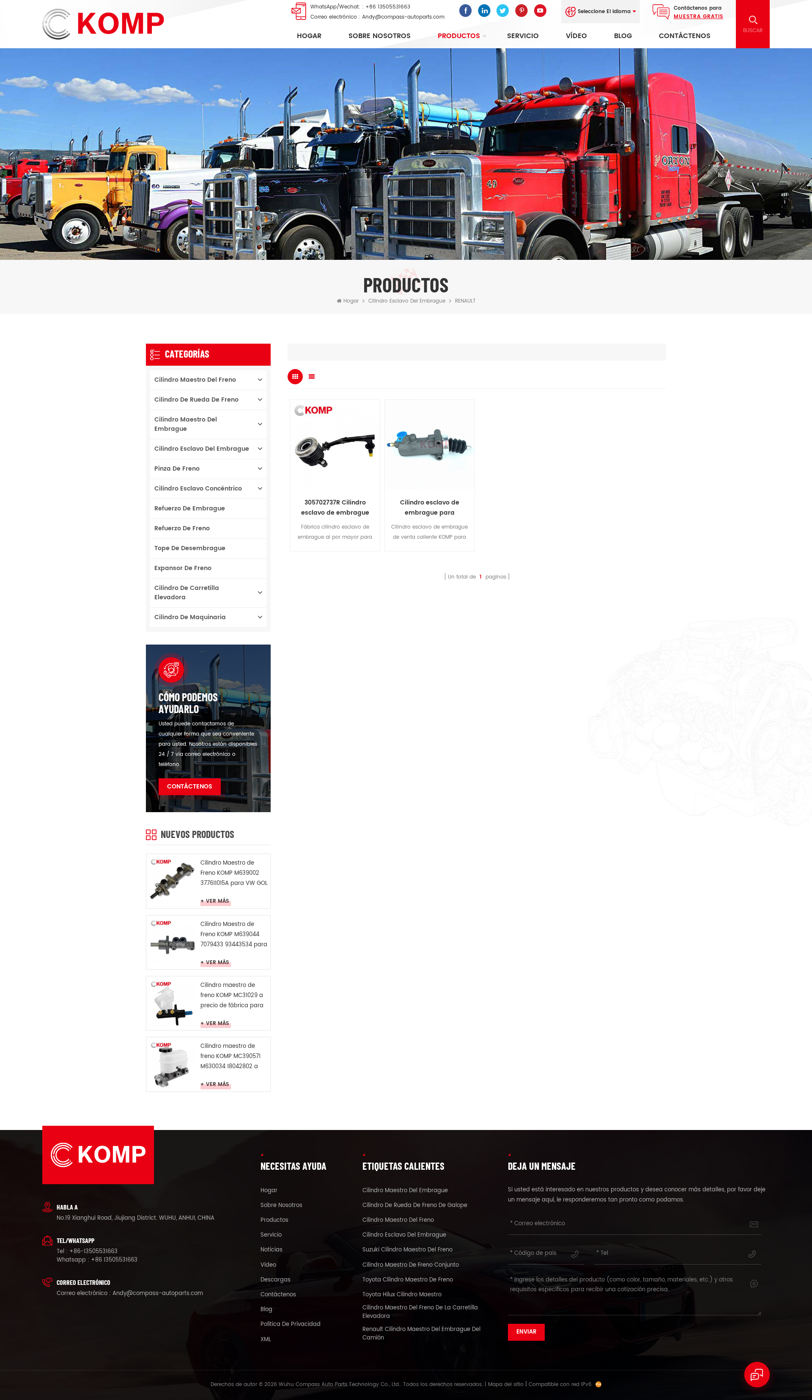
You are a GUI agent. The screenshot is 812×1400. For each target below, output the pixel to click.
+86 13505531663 (387, 7)
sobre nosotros (379, 35)
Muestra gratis (698, 17)
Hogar (309, 35)
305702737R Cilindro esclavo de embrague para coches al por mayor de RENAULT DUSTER (335, 508)
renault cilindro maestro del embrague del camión (421, 1334)
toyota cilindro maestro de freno (407, 1280)
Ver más (217, 902)
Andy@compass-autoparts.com (403, 17)
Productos (459, 35)
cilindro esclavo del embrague (406, 301)
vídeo (576, 35)
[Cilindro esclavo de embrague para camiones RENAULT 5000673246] (430, 445)
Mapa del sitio (506, 1385)
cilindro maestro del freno (195, 380)
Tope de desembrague (189, 548)
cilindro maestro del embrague (185, 424)
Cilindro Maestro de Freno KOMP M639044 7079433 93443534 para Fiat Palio (233, 935)
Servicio (523, 35)
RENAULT (465, 301)
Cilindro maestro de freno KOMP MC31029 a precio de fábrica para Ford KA (231, 996)
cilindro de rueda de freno (196, 400)
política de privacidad (291, 1324)
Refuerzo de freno (182, 528)
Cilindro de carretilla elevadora (186, 592)
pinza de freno (177, 469)
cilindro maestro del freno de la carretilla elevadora (420, 1312)
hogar (269, 1191)
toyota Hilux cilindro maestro (402, 1295)
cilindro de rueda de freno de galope (414, 1206)
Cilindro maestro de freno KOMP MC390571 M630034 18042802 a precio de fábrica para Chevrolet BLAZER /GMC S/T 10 (232, 1057)
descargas (276, 1280)
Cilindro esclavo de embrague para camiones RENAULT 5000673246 (429, 508)
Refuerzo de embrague (189, 508)
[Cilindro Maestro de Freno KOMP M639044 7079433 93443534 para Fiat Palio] (172, 941)
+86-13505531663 (93, 1251)
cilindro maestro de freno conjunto (410, 1265)
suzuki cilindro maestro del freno (407, 1250)
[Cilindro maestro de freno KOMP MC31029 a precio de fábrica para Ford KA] (172, 1002)
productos (274, 1220)
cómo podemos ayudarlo (188, 703)
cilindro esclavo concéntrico (198, 488)
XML (266, 1340)
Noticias (272, 1250)
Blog (623, 35)
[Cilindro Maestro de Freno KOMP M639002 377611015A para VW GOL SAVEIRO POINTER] (172, 880)
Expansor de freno (182, 568)
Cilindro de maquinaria (190, 617)
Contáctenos (684, 35)
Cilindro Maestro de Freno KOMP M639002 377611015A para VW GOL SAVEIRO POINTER (234, 874)
